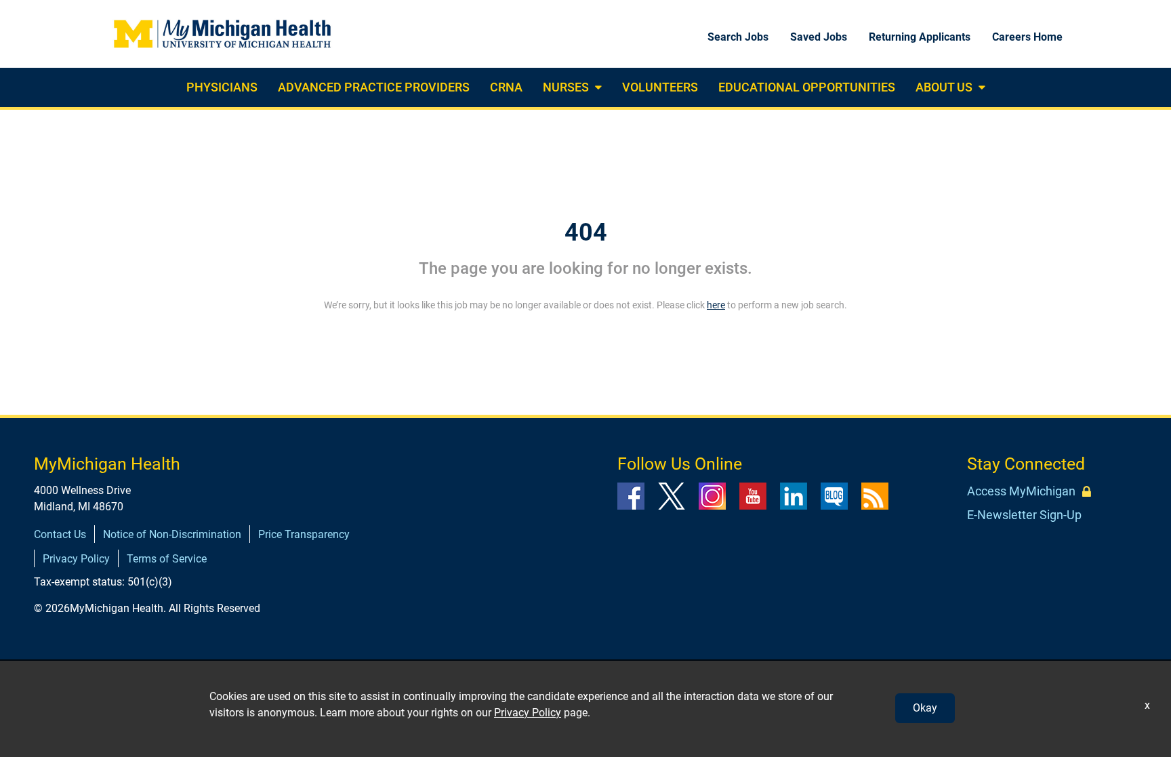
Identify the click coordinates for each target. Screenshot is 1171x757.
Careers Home (1027, 36)
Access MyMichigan (1021, 491)
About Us (944, 87)
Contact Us (60, 534)
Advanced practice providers (374, 87)
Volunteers (660, 87)
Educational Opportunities (806, 87)
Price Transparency (304, 534)
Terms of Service (167, 558)
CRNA (506, 87)
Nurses (566, 87)
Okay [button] (925, 707)
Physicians (222, 87)
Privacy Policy (76, 558)
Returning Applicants (919, 36)
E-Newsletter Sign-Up (1024, 515)
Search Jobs (737, 36)
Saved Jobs (818, 36)
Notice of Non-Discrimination (172, 534)
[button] (597, 87)
